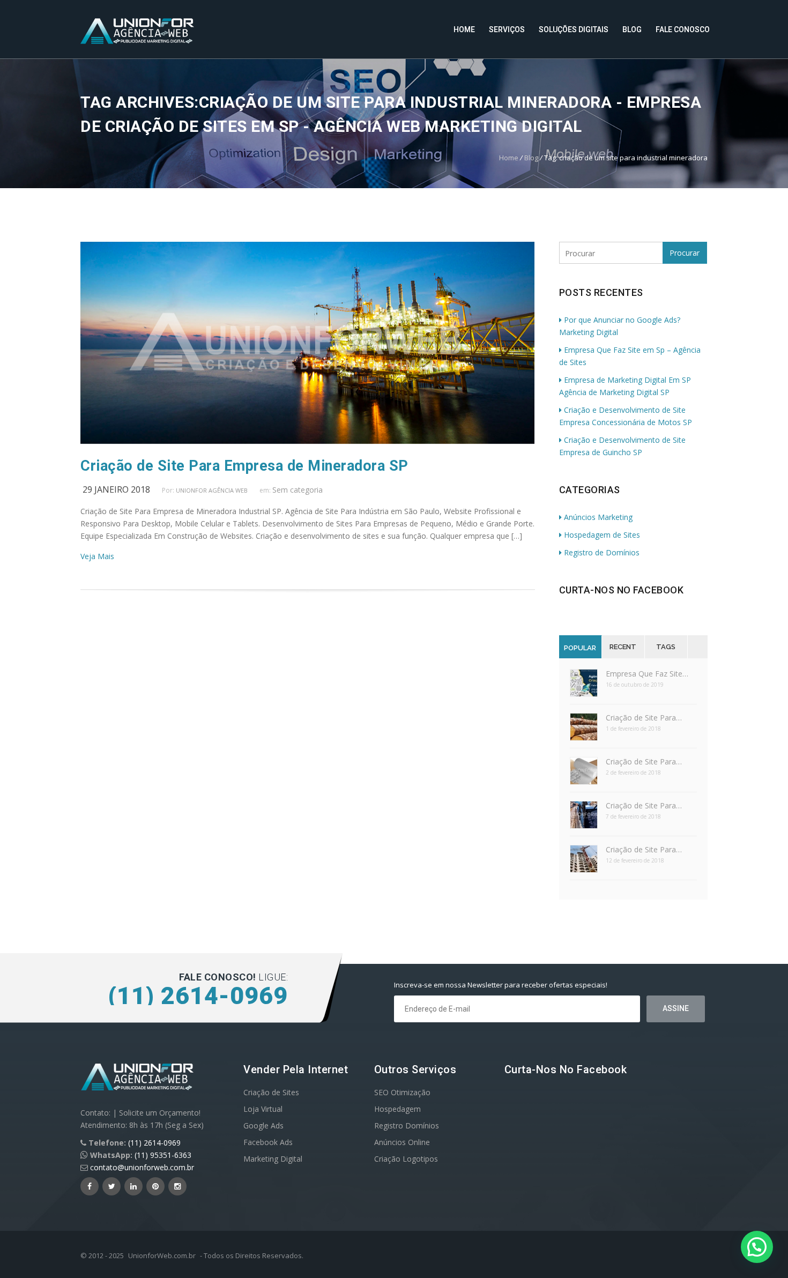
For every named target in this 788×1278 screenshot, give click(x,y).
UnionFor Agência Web (212, 490)
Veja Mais (97, 556)
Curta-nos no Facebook (621, 590)
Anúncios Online (402, 1142)
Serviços (507, 29)
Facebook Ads (268, 1142)
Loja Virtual (263, 1109)
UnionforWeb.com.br (162, 1255)
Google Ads (263, 1125)
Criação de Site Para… (644, 717)
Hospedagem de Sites (602, 535)
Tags (665, 647)
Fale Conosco (683, 29)
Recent (622, 647)
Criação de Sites (271, 1092)
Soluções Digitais (573, 29)
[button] (757, 1247)
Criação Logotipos (406, 1159)
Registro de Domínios (602, 552)
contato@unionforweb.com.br (142, 1167)
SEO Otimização (402, 1092)
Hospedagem (397, 1109)
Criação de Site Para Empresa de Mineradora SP (244, 465)
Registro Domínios (406, 1125)
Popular (580, 648)
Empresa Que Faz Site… (647, 673)
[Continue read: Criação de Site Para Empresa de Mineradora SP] (307, 441)
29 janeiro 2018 (116, 489)
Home (464, 29)
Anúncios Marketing (598, 517)
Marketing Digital (272, 1159)
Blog (632, 29)
